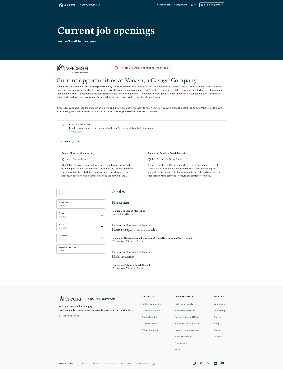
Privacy (96, 364)
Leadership (220, 310)
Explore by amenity (151, 304)
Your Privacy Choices (143, 364)
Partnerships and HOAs (187, 317)
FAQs (177, 349)
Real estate (181, 343)
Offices (218, 336)
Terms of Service (109, 364)
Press (217, 330)
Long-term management (187, 330)
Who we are (220, 304)
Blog (216, 323)
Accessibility (126, 364)
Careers (218, 317)
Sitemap (85, 364)
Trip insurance (149, 323)
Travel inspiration (151, 310)
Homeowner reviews (185, 310)
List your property (184, 304)
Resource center (183, 336)
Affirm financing (150, 330)
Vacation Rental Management (172, 5)
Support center (149, 317)
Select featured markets (187, 323)
